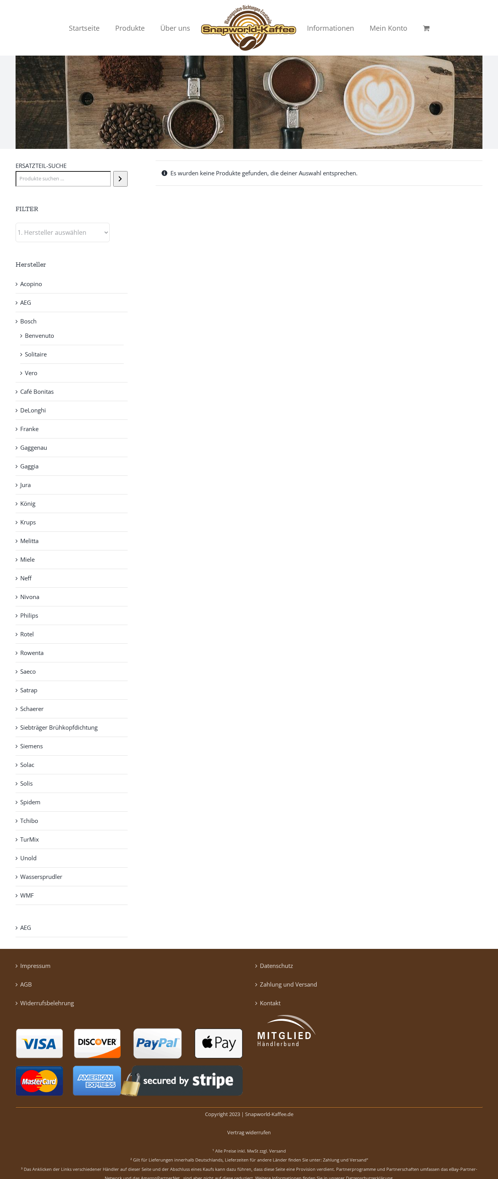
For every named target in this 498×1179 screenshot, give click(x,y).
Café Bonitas (37, 391)
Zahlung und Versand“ (345, 1160)
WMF (27, 895)
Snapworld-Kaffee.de (269, 1114)
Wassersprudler (41, 876)
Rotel (27, 634)
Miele (27, 559)
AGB (26, 984)
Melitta (29, 541)
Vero (31, 373)
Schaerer (32, 709)
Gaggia (29, 466)
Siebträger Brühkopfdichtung (59, 727)
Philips (29, 615)
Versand (277, 1151)
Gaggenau (33, 447)
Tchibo (29, 820)
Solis (26, 783)
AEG (25, 302)
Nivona (29, 597)
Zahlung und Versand (288, 984)
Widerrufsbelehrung (47, 1003)
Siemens (31, 746)
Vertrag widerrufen (249, 1132)
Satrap (28, 690)
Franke (29, 429)
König (27, 503)
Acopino (31, 284)
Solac (27, 765)
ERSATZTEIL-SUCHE (41, 165)
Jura (25, 485)
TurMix (29, 839)
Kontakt (270, 1003)
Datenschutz (276, 965)
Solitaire (36, 354)
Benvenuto (39, 335)
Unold (28, 858)
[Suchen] (120, 179)
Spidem (30, 802)
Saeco (28, 671)
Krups (28, 522)
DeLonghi (33, 410)
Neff (26, 578)
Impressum (35, 965)
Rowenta (32, 653)
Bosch (28, 321)
